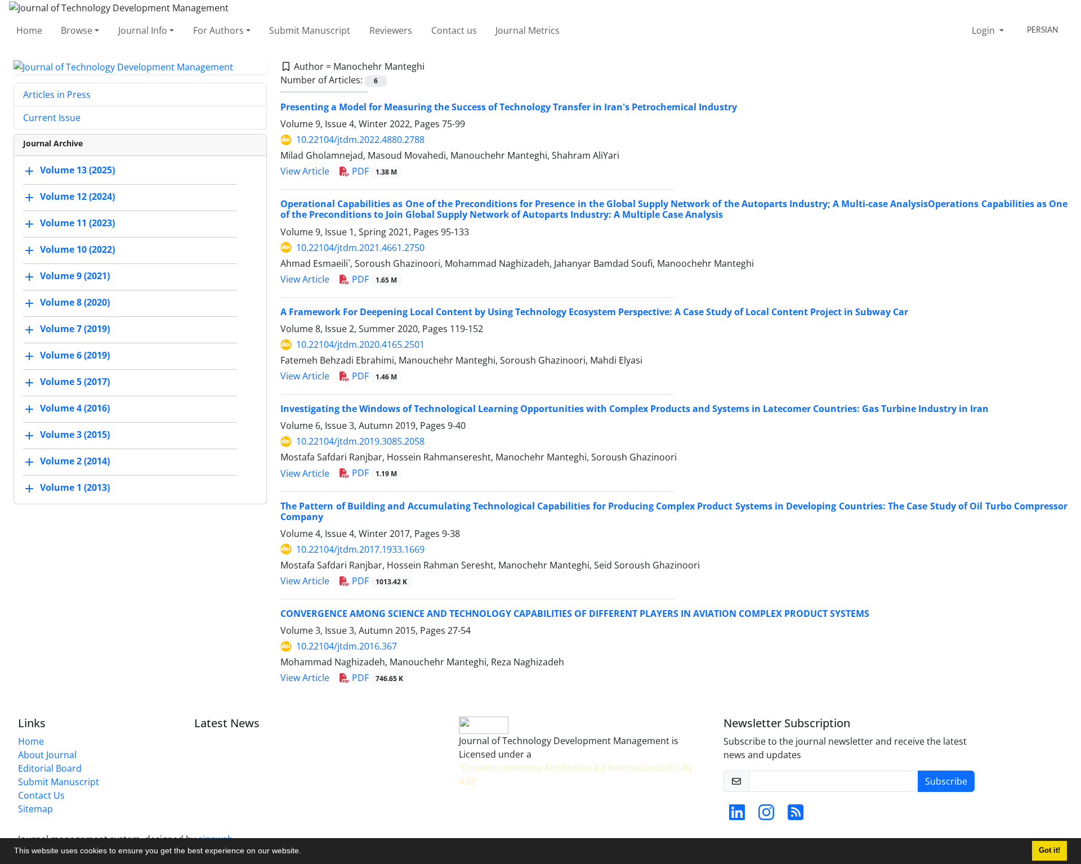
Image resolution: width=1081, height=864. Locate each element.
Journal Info (142, 30)
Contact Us (41, 795)
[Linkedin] (737, 815)
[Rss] (795, 815)
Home (29, 30)
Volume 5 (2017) (75, 382)
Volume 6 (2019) (75, 356)
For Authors (218, 30)
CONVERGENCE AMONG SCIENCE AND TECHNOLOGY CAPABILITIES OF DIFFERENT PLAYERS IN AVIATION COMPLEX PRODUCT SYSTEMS (574, 613)
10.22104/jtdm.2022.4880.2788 (360, 139)
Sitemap (35, 809)
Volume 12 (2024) (77, 197)
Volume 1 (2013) (75, 488)
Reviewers (390, 30)
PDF (373, 171)
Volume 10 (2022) (77, 250)
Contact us (454, 30)
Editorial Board (50, 768)
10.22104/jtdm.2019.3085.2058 (360, 441)
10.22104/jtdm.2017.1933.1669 (360, 549)
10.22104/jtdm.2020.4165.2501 (360, 344)
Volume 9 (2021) (75, 276)
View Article (304, 171)
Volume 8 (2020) (75, 303)
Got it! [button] (1049, 850)
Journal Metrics (527, 30)
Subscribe (946, 781)
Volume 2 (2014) (75, 461)
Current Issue (52, 117)
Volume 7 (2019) (75, 329)
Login (984, 30)
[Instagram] (766, 815)
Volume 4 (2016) (75, 408)
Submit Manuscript (309, 30)
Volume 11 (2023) (77, 223)
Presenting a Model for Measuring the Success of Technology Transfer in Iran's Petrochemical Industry (508, 107)
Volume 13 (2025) (77, 170)
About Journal (47, 755)
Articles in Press (57, 94)
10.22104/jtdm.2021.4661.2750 (360, 247)
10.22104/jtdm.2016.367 (346, 646)
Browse (76, 30)
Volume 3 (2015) (75, 435)
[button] (305, 852)
